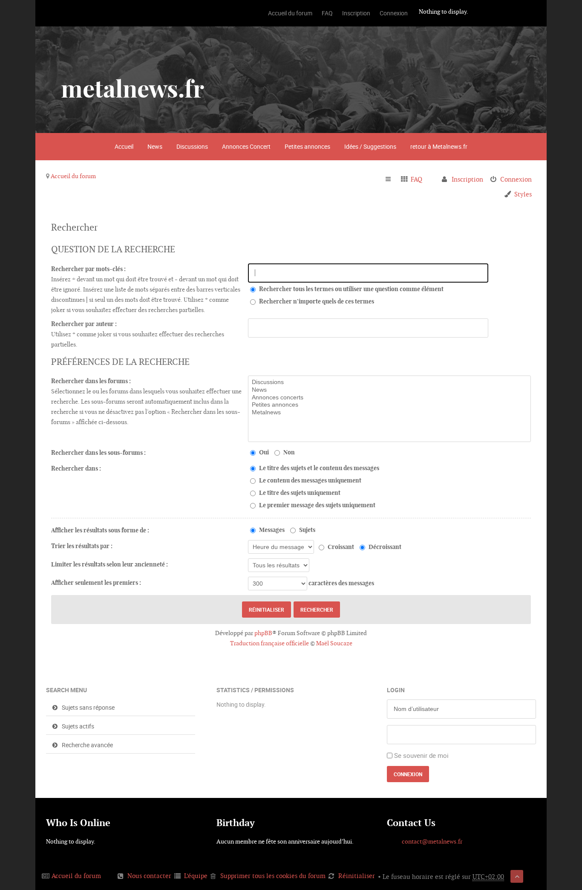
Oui (263, 452)
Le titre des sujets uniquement (299, 493)
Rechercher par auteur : (84, 324)
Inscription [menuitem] (467, 179)
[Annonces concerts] (389, 398)
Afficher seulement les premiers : (96, 583)
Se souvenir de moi (421, 755)
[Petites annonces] (389, 405)
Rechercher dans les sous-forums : (98, 453)
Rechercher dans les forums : (91, 381)
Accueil (124, 146)
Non (288, 452)
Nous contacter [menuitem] (149, 876)
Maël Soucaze (334, 643)
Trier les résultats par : (81, 546)
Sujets (306, 530)
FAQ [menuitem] (416, 179)
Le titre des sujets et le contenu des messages (318, 468)
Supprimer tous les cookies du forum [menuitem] (273, 876)
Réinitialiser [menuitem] (356, 876)
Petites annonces (307, 146)
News (154, 146)
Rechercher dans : (76, 468)
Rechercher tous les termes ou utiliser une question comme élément (351, 289)
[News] (389, 390)
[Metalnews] (389, 412)
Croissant (340, 547)
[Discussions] (389, 382)
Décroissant (384, 547)
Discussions (192, 146)
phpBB (263, 633)
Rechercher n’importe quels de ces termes (316, 301)
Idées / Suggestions (370, 146)
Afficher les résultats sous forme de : (100, 530)
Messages (271, 530)
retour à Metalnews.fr (438, 146)
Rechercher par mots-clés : (88, 269)
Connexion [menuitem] (516, 179)
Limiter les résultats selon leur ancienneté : (109, 564)
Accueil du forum (73, 176)
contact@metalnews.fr (432, 841)
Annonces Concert (246, 146)
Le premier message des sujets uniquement (316, 505)
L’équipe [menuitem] (195, 876)
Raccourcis (392, 179)
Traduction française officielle (269, 643)
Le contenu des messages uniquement (309, 480)
